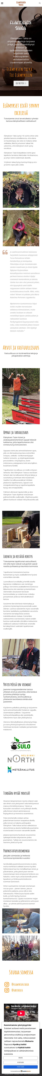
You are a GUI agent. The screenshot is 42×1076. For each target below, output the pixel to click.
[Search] (40, 3)
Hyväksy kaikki (20, 1067)
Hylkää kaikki (20, 1062)
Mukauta (21, 1058)
